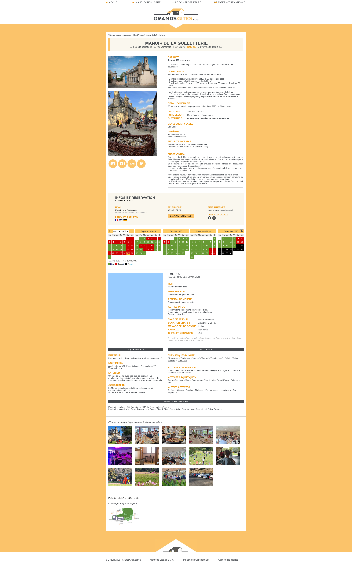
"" (173, 358)
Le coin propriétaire (188, 2)
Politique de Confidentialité (196, 560)
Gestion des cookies (228, 560)
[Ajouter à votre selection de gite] (141, 167)
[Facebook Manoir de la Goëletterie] (209, 219)
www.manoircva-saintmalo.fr (220, 210)
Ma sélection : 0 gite (148, 2)
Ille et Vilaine (138, 35)
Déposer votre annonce (229, 2)
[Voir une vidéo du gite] (122, 167)
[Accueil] (176, 13)
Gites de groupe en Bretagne (119, 35)
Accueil (114, 2)
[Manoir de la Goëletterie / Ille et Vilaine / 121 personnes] (132, 87)
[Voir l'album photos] (112, 167)
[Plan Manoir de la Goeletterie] (123, 527)
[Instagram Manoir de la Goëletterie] (214, 219)
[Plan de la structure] (131, 167)
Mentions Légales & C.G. (162, 560)
